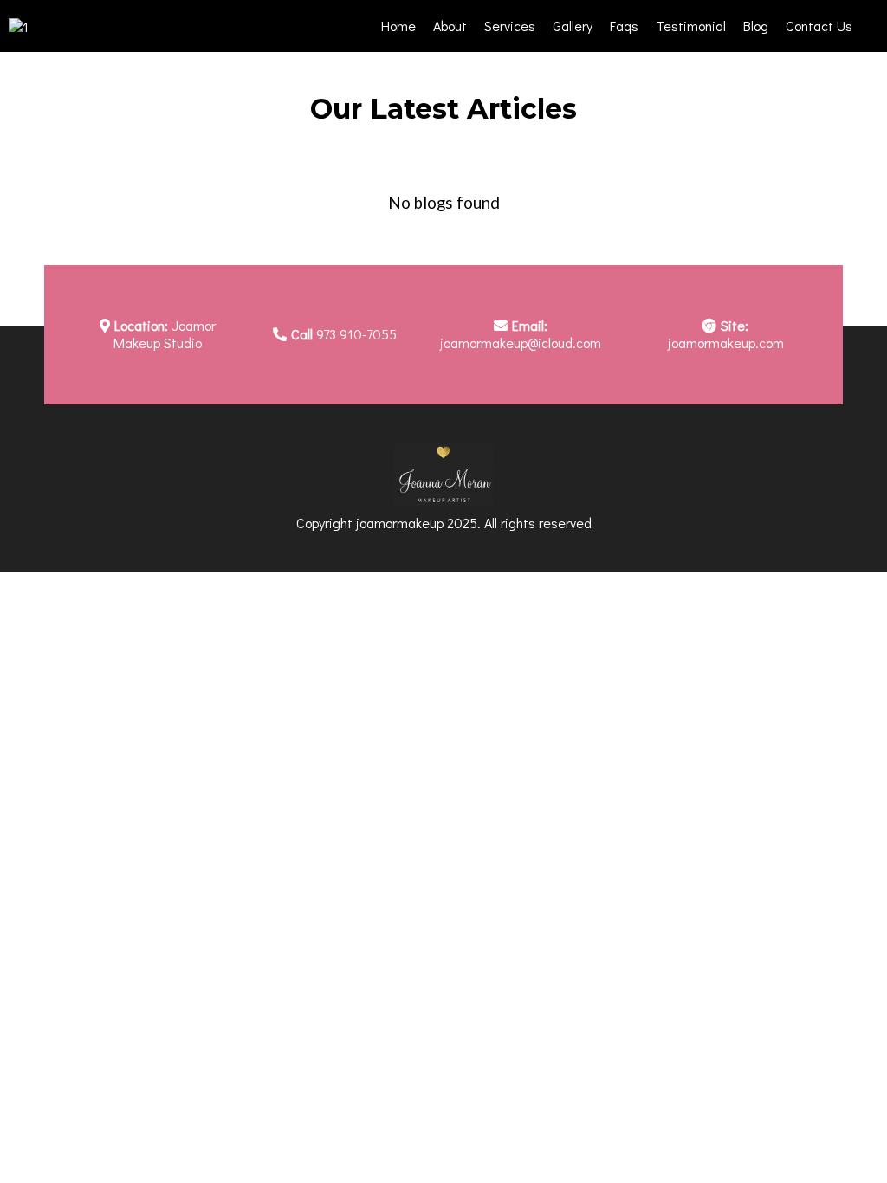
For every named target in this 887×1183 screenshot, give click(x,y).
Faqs (624, 25)
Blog (755, 25)
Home (398, 25)
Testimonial (691, 25)
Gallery (572, 25)
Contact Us (819, 25)
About (450, 25)
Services (509, 25)
